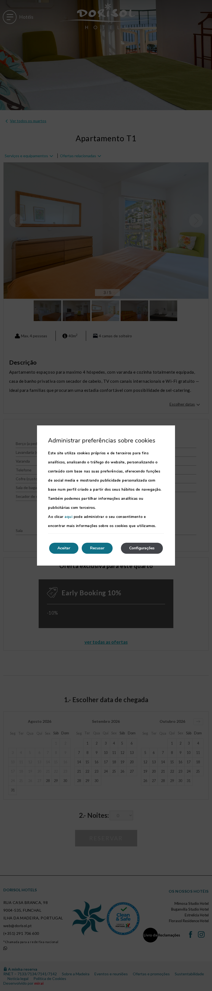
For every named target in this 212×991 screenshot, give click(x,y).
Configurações (142, 548)
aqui (68, 516)
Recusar (97, 548)
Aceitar (63, 548)
